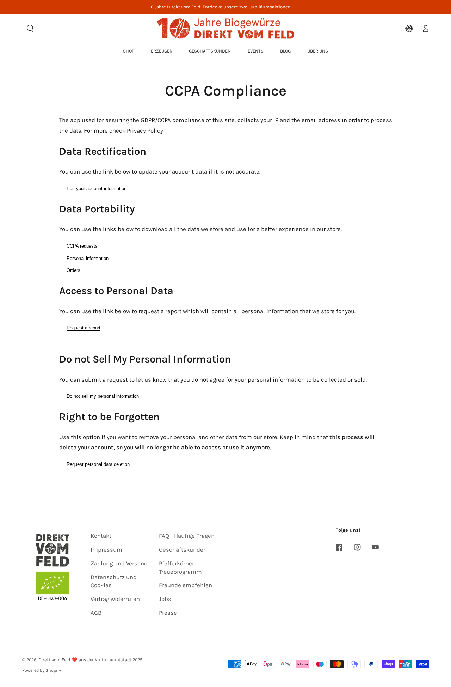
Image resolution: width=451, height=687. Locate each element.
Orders (73, 270)
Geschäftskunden (183, 549)
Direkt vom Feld (54, 659)
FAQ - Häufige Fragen (187, 536)
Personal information (88, 258)
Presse (168, 612)
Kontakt (101, 536)
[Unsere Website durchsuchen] (30, 28)
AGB (96, 612)
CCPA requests (82, 246)
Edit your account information (96, 188)
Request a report (83, 327)
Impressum (106, 549)
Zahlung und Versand (119, 563)
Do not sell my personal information (103, 396)
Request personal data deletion (98, 464)
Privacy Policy (145, 130)
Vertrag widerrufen (115, 599)
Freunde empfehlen (185, 585)
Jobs (165, 599)
